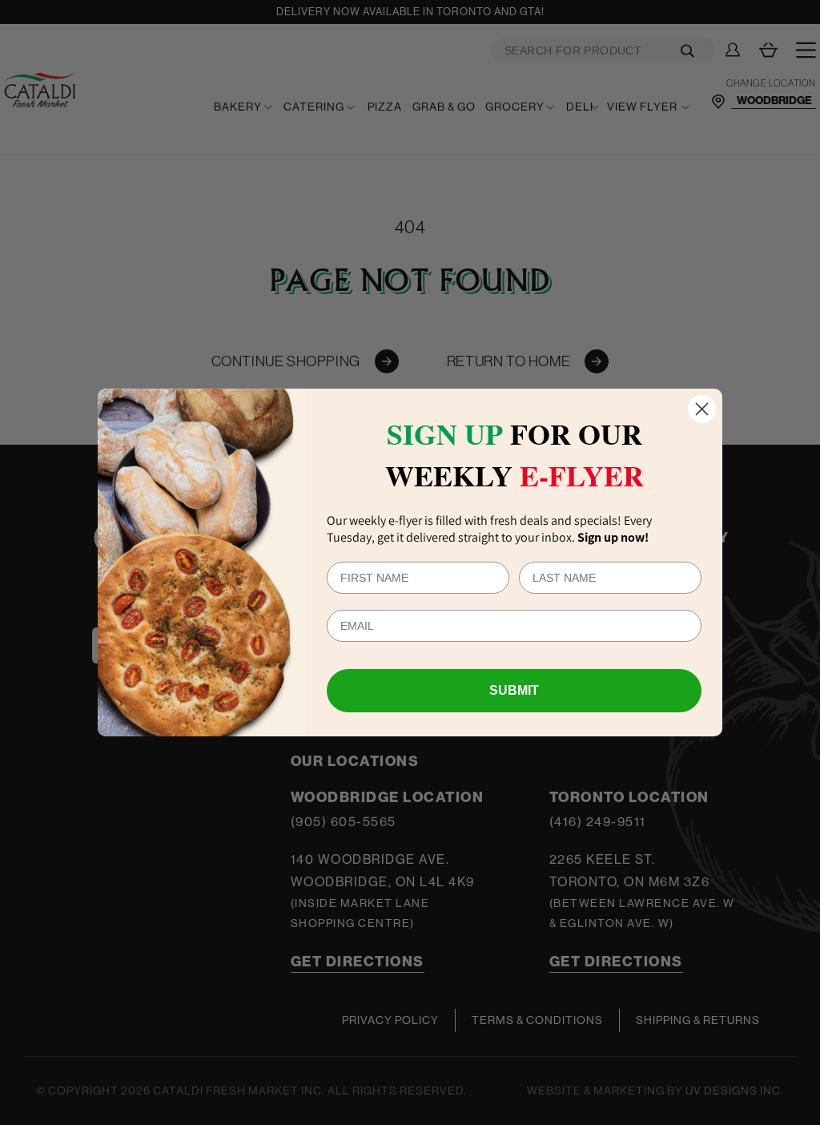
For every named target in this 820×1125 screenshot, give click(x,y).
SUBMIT (514, 690)
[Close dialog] (702, 409)
